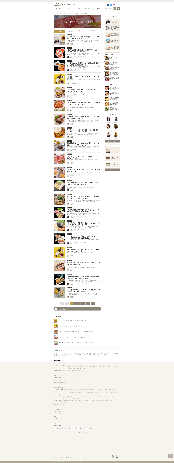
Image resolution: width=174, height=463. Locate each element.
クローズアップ (57, 413)
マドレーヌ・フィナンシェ (71, 396)
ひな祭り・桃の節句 (58, 384)
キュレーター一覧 (57, 457)
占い (55, 416)
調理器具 (56, 406)
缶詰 (80, 392)
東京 (62, 428)
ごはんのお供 (80, 389)
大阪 (87, 428)
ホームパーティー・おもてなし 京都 (85, 353)
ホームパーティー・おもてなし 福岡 (99, 353)
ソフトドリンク (107, 400)
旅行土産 (79, 370)
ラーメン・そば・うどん (106, 392)
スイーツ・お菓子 (57, 395)
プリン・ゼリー (91, 395)
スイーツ (61, 377)
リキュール (102, 400)
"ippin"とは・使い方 (69, 457)
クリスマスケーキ (72, 380)
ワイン (62, 400)
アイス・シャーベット (102, 396)
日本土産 (83, 370)
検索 (118, 8)
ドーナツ (64, 396)
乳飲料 (65, 402)
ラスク (106, 395)
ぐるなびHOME (57, 461)
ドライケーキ (79, 396)
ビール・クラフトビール (91, 400)
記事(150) (60, 31)
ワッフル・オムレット (112, 395)
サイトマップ (76, 461)
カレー (100, 392)
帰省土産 (75, 370)
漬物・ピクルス (85, 389)
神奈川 (90, 428)
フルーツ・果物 (76, 398)
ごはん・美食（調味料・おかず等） (61, 389)
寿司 (85, 392)
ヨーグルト (91, 389)
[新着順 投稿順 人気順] (96, 31)
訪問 (63, 370)
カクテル (97, 400)
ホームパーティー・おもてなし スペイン (103, 354)
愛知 (76, 428)
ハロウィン (56, 377)
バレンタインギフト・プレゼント (101, 366)
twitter (111, 5)
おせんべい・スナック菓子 (93, 396)
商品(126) (71, 31)
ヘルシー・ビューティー (59, 375)
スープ (97, 392)
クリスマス (56, 380)
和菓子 (87, 396)
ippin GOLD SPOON (58, 425)
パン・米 (99, 389)
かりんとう (109, 396)
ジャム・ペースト (105, 389)
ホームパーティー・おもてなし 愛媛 (60, 355)
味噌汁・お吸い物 (90, 392)
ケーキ (64, 395)
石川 (69, 428)
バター (109, 389)
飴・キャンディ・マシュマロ (68, 398)
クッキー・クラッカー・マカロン (77, 395)
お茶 (62, 402)
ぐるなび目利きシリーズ (64, 461)
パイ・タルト (68, 395)
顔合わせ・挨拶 (71, 370)
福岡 (72, 428)
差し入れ (66, 370)
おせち (62, 382)
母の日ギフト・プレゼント (71, 368)
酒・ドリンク (57, 400)
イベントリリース (57, 420)
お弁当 (83, 392)
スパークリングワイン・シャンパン (80, 400)
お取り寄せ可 (57, 428)
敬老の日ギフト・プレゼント (72, 366)
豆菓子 (113, 396)
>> (93, 303)
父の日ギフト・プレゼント (81, 368)
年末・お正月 (57, 382)
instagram (114, 5)
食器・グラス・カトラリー (59, 404)
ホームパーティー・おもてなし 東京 (72, 353)
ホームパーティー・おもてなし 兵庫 (75, 354)
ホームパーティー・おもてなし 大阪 (112, 353)
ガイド (55, 418)
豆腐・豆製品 (72, 392)
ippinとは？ (118, 5)
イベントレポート (57, 411)
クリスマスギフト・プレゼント (83, 366)
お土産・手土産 (57, 370)
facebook (108, 5)
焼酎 (68, 400)
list (60, 360)
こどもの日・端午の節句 (59, 387)
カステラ (83, 396)
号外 (55, 423)
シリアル (95, 389)
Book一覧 (63, 457)
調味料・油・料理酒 (73, 389)
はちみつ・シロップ (115, 389)
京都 (65, 428)
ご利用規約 (71, 461)
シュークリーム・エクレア (99, 395)
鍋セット (76, 392)
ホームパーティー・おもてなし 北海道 (89, 354)
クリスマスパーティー (80, 380)
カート (115, 8)
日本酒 (65, 400)
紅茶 (117, 400)
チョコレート (86, 395)
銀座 (83, 428)
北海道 (80, 428)
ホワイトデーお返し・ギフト (112, 366)
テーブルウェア (57, 409)
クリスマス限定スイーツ (64, 380)
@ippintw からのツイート (82, 432)
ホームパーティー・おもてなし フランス (61, 354)
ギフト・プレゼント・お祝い (60, 365)
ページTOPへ (170, 460)
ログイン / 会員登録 (108, 8)
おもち (67, 382)
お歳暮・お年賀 (92, 366)
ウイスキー (72, 400)
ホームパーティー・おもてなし (59, 353)
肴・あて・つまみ (114, 392)
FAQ (79, 461)
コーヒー (114, 400)
